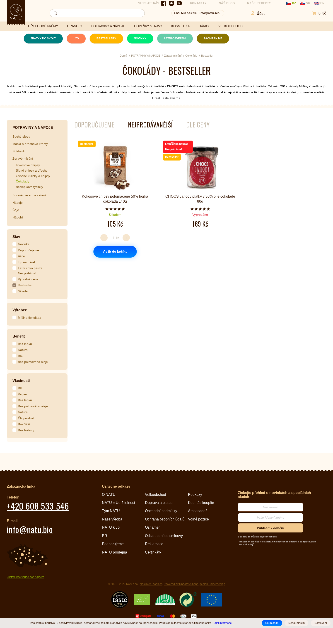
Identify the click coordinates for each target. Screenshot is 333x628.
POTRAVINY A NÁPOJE (108, 26)
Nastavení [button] (320, 623)
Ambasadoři (198, 511)
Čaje (15, 210)
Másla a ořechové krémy (30, 144)
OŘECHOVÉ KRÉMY (43, 26)
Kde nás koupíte (201, 503)
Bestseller (25, 285)
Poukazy (195, 494)
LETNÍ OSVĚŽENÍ (175, 38)
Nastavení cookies (151, 584)
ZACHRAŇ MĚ (213, 38)
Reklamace (154, 544)
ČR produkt (26, 418)
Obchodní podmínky (161, 511)
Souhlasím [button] (271, 623)
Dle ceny (198, 124)
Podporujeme (113, 544)
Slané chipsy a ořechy (31, 170)
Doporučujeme (28, 250)
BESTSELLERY (106, 38)
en (322, 3)
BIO (20, 356)
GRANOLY (74, 26)
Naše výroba (112, 519)
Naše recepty (259, 3)
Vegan (22, 394)
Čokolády (22, 181)
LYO (76, 38)
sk (308, 3)
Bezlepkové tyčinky (29, 187)
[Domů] (16, 11)
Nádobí (17, 217)
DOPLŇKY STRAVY (148, 26)
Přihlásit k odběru (270, 528)
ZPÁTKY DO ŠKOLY (43, 38)
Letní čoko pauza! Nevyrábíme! (30, 270)
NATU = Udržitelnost (118, 503)
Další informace (222, 622)
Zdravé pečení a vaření (29, 195)
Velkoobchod (155, 494)
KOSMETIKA (180, 26)
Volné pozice (198, 519)
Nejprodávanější (150, 124)
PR (104, 536)
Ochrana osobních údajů (164, 519)
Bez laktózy (26, 430)
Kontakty (198, 3)
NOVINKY (140, 38)
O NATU (109, 494)
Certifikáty (153, 552)
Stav (16, 237)
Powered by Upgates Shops (181, 584)
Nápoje (17, 202)
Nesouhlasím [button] (296, 623)
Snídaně (18, 151)
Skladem (24, 291)
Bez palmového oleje (33, 362)
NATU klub (111, 527)
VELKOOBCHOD (230, 26)
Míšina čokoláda (29, 317)
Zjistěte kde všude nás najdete (25, 577)
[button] (316, 13)
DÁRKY (204, 26)
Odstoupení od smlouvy (164, 536)
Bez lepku (25, 344)
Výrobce (19, 310)
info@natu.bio (210, 13)
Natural (23, 350)
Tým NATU (111, 511)
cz (294, 3)
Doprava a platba (159, 503)
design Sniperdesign (212, 584)
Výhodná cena (28, 279)
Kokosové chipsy (28, 165)
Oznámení (153, 527)
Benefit (18, 336)
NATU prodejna (114, 552)
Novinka (23, 244)
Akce (21, 256)
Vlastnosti (21, 381)
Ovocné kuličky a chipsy (33, 176)
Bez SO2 (24, 424)
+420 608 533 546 (185, 13)
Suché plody (21, 136)
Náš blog (227, 3)
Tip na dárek (27, 262)
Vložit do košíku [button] (115, 251)
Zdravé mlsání (22, 158)
